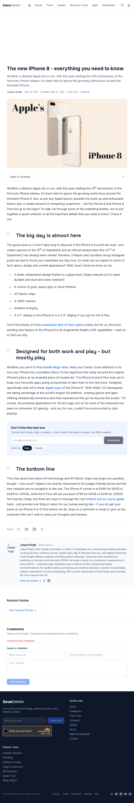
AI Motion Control (12, 762)
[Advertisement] (67, 39)
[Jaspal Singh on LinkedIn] (49, 580)
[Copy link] (42, 529)
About (73, 729)
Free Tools (75, 715)
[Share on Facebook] (26, 529)
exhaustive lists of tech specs (63, 324)
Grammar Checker (12, 753)
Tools (50, 5)
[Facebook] (116, 794)
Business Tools (79, 5)
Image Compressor (13, 766)
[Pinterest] (130, 794)
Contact (74, 738)
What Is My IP (10, 780)
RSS (97, 794)
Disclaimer (76, 794)
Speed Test (9, 775)
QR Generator (10, 771)
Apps (95, 5)
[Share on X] (19, 529)
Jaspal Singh (14, 91)
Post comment (18, 681)
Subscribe (113, 440)
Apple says (53, 387)
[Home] (29, 5)
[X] (111, 794)
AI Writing (8, 757)
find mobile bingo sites (52, 367)
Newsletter (109, 5)
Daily (27, 448)
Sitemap (88, 794)
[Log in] (128, 5)
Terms (65, 794)
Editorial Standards (80, 734)
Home (73, 706)
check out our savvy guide (105, 499)
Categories (76, 711)
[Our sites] (22, 5)
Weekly (39, 448)
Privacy (56, 794)
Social (38, 5)
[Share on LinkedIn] (34, 529)
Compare (75, 720)
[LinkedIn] (121, 794)
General (85, 91)
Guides (62, 5)
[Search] (122, 5)
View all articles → (30, 580)
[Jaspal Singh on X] (44, 580)
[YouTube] (125, 794)
